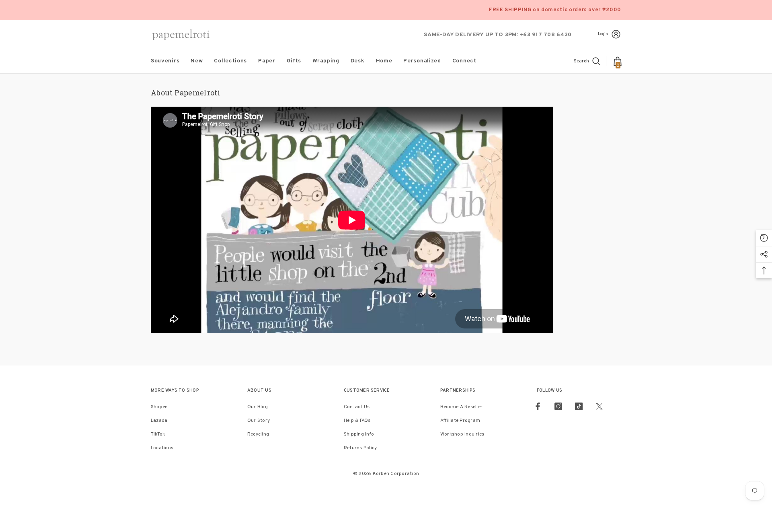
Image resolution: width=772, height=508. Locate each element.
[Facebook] (538, 406)
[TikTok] (579, 406)
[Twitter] (599, 406)
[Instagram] (558, 406)
